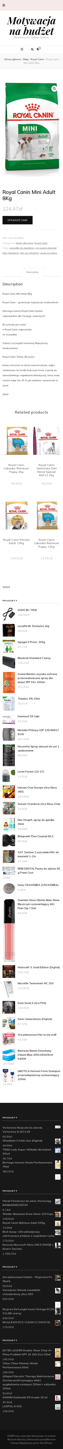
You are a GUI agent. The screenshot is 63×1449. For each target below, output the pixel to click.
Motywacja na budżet (31, 25)
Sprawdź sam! (18, 220)
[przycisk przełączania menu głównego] (22, 49)
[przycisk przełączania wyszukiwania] (32, 49)
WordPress (46, 1442)
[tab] (32, 272)
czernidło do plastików (21, 247)
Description (33, 272)
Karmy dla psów (24, 243)
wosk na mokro (48, 253)
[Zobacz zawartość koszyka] (37, 49)
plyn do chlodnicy (29, 253)
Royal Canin (41, 243)
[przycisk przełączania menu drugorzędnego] (4, 5)
